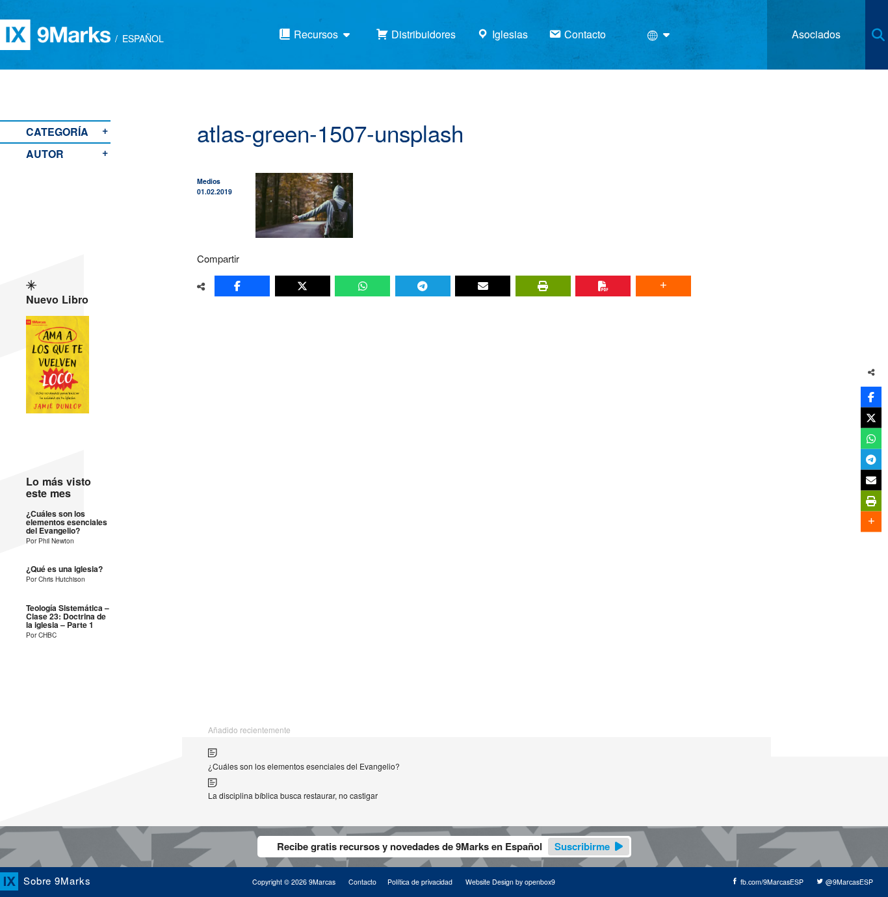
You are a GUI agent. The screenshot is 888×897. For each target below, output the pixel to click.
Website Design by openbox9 (510, 882)
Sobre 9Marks (57, 880)
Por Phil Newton (50, 540)
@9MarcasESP (848, 882)
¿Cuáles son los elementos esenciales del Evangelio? (66, 523)
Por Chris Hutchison (55, 579)
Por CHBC (41, 635)
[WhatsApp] (362, 286)
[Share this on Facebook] (242, 286)
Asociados (816, 34)
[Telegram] (423, 286)
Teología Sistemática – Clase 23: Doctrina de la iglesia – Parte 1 (67, 617)
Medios (208, 181)
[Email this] (482, 286)
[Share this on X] (302, 286)
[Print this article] (543, 286)
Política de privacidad (419, 882)
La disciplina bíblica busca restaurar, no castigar (293, 795)
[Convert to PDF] (603, 286)
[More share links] (663, 286)
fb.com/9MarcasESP (770, 882)
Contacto (362, 882)
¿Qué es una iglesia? (64, 569)
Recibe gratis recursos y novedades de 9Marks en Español (443, 846)
